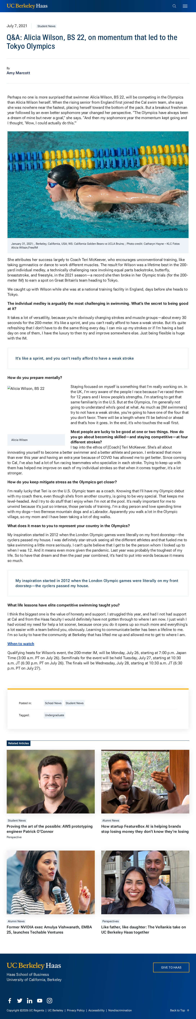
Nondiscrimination (120, 1010)
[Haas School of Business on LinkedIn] (30, 1001)
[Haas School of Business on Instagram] (50, 1001)
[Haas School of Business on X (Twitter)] (20, 1001)
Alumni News (110, 820)
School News (53, 703)
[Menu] (185, 6)
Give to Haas (171, 967)
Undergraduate (54, 715)
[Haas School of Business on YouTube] (40, 1001)
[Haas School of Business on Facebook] (10, 1001)
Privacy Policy (76, 1010)
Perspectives (110, 921)
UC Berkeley (56, 1010)
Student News (46, 26)
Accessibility (96, 1010)
